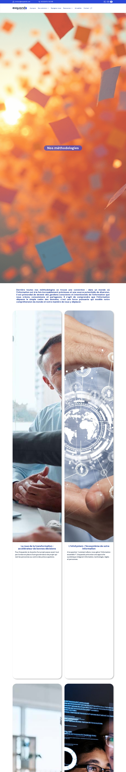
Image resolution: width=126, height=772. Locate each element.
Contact (86, 8)
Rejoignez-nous (56, 8)
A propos (33, 8)
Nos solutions (42, 8)
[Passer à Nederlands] (105, 1)
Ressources (67, 8)
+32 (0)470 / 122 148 (46, 1)
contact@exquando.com (22, 1)
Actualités (78, 8)
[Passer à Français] (111, 1)
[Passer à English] (108, 1)
